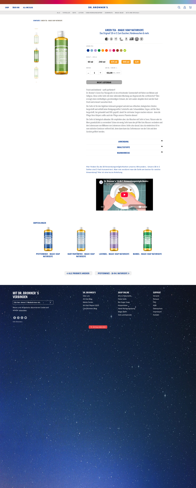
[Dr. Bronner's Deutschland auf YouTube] (25, 318)
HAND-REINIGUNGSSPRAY (94, 13)
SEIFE (74, 13)
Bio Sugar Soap (124, 302)
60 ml (90, 62)
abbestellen (23, 310)
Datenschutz (158, 309)
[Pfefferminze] (88, 50)
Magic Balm (122, 312)
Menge (88, 68)
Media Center (88, 302)
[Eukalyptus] (117, 50)
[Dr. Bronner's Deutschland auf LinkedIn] (22, 318)
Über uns (86, 296)
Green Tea (89, 46)
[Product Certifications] (107, 39)
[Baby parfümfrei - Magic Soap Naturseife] (81, 239)
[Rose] (113, 50)
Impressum (157, 312)
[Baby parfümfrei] (91, 50)
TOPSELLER (66, 13)
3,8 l (137, 62)
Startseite (36, 21)
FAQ (154, 302)
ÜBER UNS (16, 7)
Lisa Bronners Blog (90, 309)
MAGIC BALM (119, 13)
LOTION (81, 13)
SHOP (7, 7)
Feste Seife (122, 299)
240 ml (102, 62)
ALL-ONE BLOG (28, 7)
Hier (88, 167)
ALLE (58, 13)
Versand (156, 296)
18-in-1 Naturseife (124, 296)
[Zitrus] (102, 50)
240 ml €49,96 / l (111, 68)
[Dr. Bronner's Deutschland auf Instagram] (18, 318)
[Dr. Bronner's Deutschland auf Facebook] (14, 318)
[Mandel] (99, 50)
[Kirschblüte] (110, 50)
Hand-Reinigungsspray (126, 309)
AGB (154, 305)
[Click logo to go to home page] (98, 7)
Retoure (156, 299)
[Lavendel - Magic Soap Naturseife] (114, 239)
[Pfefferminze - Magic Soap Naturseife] (48, 239)
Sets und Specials (125, 315)
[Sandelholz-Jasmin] (121, 50)
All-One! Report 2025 (91, 305)
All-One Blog (87, 299)
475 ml (114, 62)
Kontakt (156, 315)
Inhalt (91, 57)
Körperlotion (122, 305)
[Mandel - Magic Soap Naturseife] (147, 239)
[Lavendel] (95, 50)
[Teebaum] (106, 50)
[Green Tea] (124, 50)
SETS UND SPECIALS (132, 13)
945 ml (126, 62)
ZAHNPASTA (108, 13)
